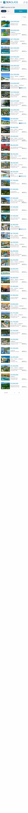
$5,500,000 (14, 339)
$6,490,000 (14, 251)
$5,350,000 (14, 366)
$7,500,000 (14, 189)
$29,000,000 (14, 30)
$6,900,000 (14, 225)
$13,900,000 (14, 92)
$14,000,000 (14, 83)
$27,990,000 (14, 39)
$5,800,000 (14, 304)
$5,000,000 (14, 375)
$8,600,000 (14, 145)
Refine (20, 11)
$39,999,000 (14, 21)
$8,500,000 (14, 154)
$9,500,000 (14, 119)
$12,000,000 (14, 110)
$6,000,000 (14, 269)
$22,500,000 (14, 48)
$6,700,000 (14, 233)
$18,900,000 (14, 66)
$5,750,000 (14, 322)
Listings (4, 11)
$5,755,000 (14, 313)
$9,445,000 (14, 127)
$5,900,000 (14, 286)
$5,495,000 (14, 357)
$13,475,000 (14, 101)
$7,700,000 (14, 180)
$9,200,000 (14, 136)
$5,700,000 (14, 330)
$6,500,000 (14, 242)
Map (8, 11)
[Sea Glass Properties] (10, 3)
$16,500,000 (14, 74)
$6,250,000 (14, 260)
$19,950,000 (14, 57)
